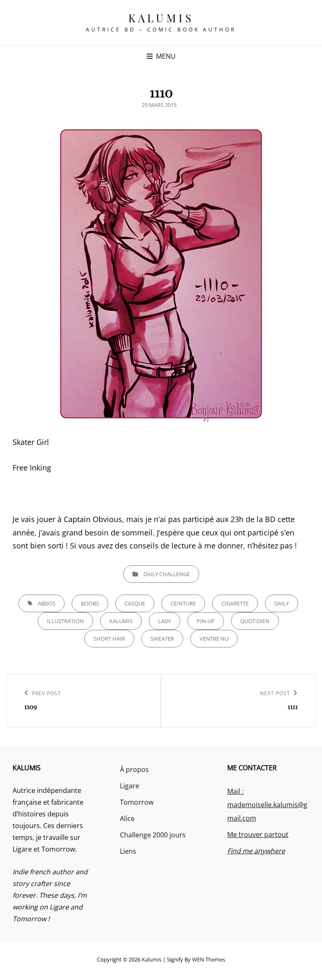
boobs (90, 603)
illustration (65, 621)
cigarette (235, 603)
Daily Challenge (166, 574)
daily (281, 603)
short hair (109, 638)
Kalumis (161, 17)
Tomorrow (136, 802)
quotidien (255, 621)
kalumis (120, 621)
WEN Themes (208, 959)
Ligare (129, 785)
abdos (46, 603)
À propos (134, 769)
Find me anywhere (256, 850)
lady (164, 621)
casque (135, 603)
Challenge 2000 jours (153, 834)
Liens (128, 851)
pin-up (206, 621)
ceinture (183, 603)
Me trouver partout (257, 834)
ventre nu (214, 638)
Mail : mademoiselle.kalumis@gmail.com (267, 805)
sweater (162, 638)
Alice (127, 818)
